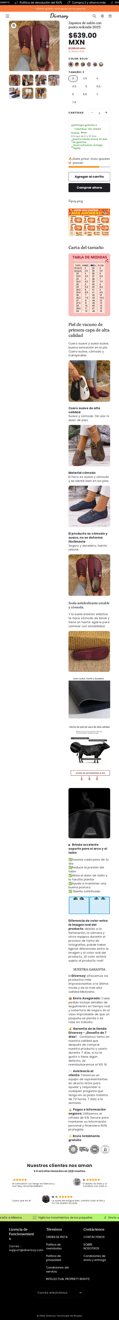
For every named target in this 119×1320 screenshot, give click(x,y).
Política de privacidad (53, 1258)
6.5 (85, 94)
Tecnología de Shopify (69, 1315)
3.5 (85, 78)
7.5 (74, 102)
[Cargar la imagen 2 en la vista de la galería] (27, 80)
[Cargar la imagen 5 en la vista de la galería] (14, 93)
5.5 (99, 86)
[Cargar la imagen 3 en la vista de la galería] (40, 80)
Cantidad (76, 112)
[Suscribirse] (80, 1292)
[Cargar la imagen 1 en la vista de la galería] (14, 80)
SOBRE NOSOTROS (91, 1246)
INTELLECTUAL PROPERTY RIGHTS (68, 1279)
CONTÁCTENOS (94, 1237)
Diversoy (51, 1315)
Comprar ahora (89, 187)
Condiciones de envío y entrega (95, 1258)
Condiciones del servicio (57, 1269)
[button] (7, 16)
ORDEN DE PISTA (57, 1237)
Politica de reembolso (54, 1246)
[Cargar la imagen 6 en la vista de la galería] (27, 93)
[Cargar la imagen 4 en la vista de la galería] (54, 80)
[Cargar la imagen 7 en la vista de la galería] (40, 93)
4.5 (74, 86)
